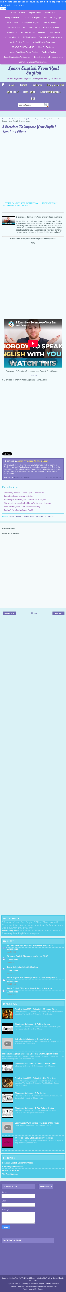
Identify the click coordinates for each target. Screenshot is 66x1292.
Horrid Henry (34, 27)
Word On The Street (46, 47)
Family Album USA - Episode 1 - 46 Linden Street (36, 1009)
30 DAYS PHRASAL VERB (23, 47)
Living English (11, 32)
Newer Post (9, 613)
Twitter (26, 478)
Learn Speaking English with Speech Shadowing (22, 507)
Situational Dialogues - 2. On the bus (30, 1093)
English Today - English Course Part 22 (18, 510)
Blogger (40, 1289)
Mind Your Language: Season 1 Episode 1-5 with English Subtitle (30, 1054)
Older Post (58, 613)
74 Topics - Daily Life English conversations (34, 1138)
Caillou (22, 13)
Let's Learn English (11, 37)
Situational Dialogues (16, 27)
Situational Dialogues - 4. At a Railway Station (34, 1108)
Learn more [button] (18, 5)
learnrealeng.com (10, 931)
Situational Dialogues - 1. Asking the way (32, 1024)
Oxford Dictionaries (10, 1170)
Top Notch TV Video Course (50, 37)
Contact (23, 85)
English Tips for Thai (17, 1278)
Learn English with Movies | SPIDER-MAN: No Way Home (32, 978)
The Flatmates (12, 22)
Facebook (18, 478)
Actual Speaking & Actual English (24, 52)
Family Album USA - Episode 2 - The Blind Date (35, 1078)
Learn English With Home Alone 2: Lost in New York (29, 988)
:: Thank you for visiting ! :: (52, 477)
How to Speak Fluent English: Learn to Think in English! (25, 499)
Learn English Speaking (39, 119)
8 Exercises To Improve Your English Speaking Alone (29, 129)
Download (33, 375)
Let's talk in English (51, 1278)
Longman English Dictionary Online (17, 1163)
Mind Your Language (52, 18)
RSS (33, 98)
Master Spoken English (19, 42)
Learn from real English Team (32, 461)
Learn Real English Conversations (33, 62)
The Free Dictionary (10, 1174)
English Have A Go (51, 27)
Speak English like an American (17, 57)
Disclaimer (37, 85)
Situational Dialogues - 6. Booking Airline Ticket (35, 1063)
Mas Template (51, 1286)
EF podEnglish (29, 37)
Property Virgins (28, 32)
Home (13, 13)
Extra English (50, 13)
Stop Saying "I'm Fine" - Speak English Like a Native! (24, 492)
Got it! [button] (3, 8)
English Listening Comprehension (48, 57)
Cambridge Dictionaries (12, 1167)
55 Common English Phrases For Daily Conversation (30, 946)
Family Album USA (12, 18)
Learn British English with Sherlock (22, 967)
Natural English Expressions (44, 42)
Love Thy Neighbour (51, 22)
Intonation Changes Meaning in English (18, 496)
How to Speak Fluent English (18, 119)
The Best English (49, 52)
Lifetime (41, 32)
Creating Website (31, 1286)
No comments (23, 206)
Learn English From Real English (33, 70)
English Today (35, 13)
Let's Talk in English (32, 18)
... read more (12, 949)
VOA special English (30, 22)
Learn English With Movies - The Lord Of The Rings (37, 1123)
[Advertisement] (33, 168)
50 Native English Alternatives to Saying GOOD (27, 956)
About (12, 85)
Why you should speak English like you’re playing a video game (27, 503)
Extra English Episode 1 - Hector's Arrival (33, 1039)
